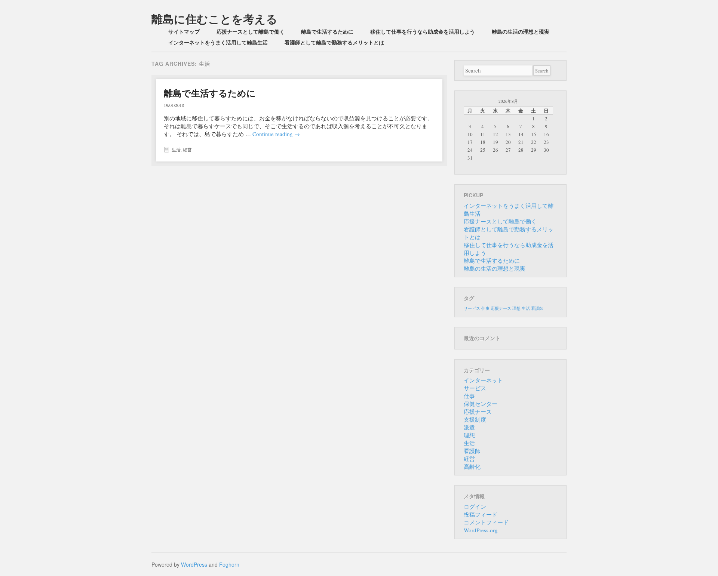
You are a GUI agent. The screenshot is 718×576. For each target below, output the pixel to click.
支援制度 (475, 419)
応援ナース (501, 308)
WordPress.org (481, 530)
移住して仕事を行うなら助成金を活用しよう (422, 31)
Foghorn (229, 564)
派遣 (469, 427)
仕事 (485, 308)
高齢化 (472, 466)
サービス (472, 308)
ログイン (475, 506)
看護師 (537, 308)
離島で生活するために (327, 31)
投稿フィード (480, 514)
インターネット (483, 380)
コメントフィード (486, 522)
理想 (516, 308)
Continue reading (276, 134)
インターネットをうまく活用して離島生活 (218, 42)
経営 (187, 150)
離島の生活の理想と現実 (520, 31)
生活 (176, 150)
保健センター (480, 403)
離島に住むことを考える (214, 18)
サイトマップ (184, 31)
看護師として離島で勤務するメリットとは (334, 42)
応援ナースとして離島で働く (251, 31)
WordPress (194, 564)
